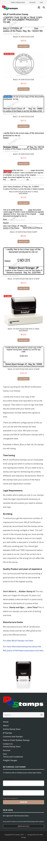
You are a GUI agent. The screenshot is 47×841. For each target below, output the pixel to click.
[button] (39, 7)
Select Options (23, 46)
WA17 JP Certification (23, 116)
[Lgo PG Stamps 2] (23, 702)
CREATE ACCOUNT (23, 826)
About (6, 725)
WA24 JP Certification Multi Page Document (23, 329)
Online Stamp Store (11, 729)
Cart (5, 754)
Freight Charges (10, 760)
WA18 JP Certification (23, 36)
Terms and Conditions (13, 756)
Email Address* (9, 779)
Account (6, 750)
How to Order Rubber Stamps (16, 740)
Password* (7, 788)
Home (5, 721)
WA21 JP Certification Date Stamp (23, 278)
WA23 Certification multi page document (23, 192)
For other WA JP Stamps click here (18, 640)
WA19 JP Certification (23, 154)
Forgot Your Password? (10, 798)
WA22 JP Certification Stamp (23, 232)
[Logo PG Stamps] (10, 7)
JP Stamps (7, 733)
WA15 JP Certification (23, 79)
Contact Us (8, 743)
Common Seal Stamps (13, 736)
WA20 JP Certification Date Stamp (23, 369)
